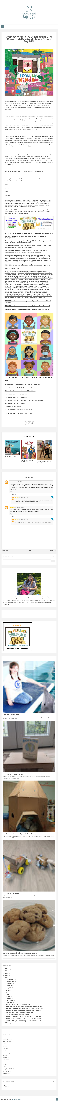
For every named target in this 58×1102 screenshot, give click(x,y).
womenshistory (7, 1073)
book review (6, 1034)
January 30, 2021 (20, 507)
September (10, 986)
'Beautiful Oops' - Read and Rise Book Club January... (24, 1011)
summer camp (7, 1071)
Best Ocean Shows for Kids (11, 715)
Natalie (17, 497)
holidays (5, 1044)
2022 (7, 975)
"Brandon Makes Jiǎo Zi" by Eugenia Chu (33, 171)
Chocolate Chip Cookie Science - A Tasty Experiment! (20, 953)
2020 (7, 1023)
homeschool (6, 1046)
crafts (4, 1037)
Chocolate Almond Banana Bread (17, 1015)
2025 (7, 969)
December (10, 979)
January (9, 1002)
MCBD (4, 1050)
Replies (14, 494)
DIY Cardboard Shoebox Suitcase (13, 774)
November (10, 981)
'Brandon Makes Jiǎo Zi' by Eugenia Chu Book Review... (24, 1006)
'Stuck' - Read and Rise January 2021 (18, 1004)
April (8, 996)
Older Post (53, 550)
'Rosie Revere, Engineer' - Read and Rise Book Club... (24, 1019)
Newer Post (5, 550)
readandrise (6, 1059)
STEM (4, 1066)
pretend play (6, 1057)
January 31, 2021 (24, 497)
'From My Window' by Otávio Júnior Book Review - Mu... (25, 1009)
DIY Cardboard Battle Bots (11, 893)
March (8, 998)
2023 (7, 973)
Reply (11, 491)
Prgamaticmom (29, 236)
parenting (5, 1055)
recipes (5, 1064)
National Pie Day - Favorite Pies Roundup (20, 1013)
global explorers (7, 1041)
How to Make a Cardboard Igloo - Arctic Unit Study (19, 834)
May (8, 994)
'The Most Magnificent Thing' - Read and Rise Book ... (24, 1021)
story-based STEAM (8, 1069)
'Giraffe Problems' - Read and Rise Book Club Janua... (24, 1017)
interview (5, 1048)
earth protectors (7, 1039)
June (8, 992)
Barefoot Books (27, 107)
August (9, 988)
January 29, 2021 (17, 482)
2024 (7, 971)
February (9, 1000)
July (7, 990)
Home (29, 550)
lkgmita (12, 507)
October (9, 983)
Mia (11, 482)
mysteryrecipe (7, 1053)
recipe (4, 1062)
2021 (7, 977)
